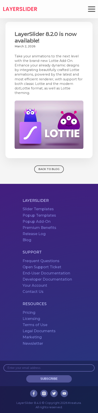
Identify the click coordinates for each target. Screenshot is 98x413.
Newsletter (33, 343)
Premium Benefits (39, 228)
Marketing (32, 337)
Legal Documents (39, 331)
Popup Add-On (37, 221)
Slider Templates (38, 209)
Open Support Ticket (42, 267)
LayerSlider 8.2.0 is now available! (46, 37)
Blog (27, 240)
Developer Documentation (47, 279)
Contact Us (33, 291)
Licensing (31, 319)
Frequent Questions (41, 261)
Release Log (34, 234)
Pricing (29, 312)
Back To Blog (49, 169)
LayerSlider (20, 9)
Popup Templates (39, 215)
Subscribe (49, 378)
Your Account (35, 285)
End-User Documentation (46, 273)
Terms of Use (35, 325)
